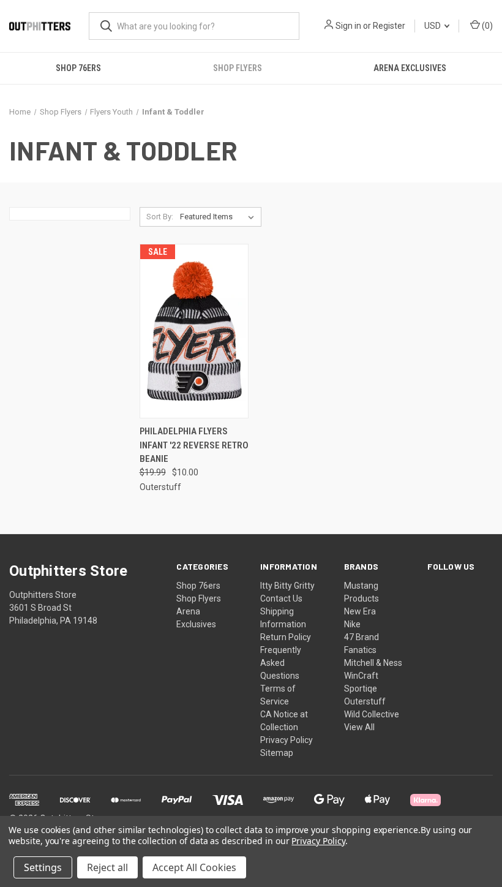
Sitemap (276, 753)
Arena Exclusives (409, 68)
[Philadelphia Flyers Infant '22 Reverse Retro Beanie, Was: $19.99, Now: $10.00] (194, 331)
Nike (352, 624)
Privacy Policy (286, 740)
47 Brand (361, 637)
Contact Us (281, 598)
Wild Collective (371, 714)
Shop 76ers (78, 68)
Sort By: (159, 216)
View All (359, 727)
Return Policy (285, 637)
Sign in (348, 26)
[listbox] (219, 217)
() (486, 26)
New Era (360, 611)
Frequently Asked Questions (280, 663)
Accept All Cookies (194, 867)
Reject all (107, 867)
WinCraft (361, 676)
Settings (43, 867)
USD (433, 26)
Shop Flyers (237, 68)
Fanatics (360, 650)
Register (389, 26)
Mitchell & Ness (373, 663)
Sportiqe (360, 688)
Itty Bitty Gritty (287, 586)
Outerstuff (365, 701)
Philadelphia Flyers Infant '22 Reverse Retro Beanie (194, 445)
